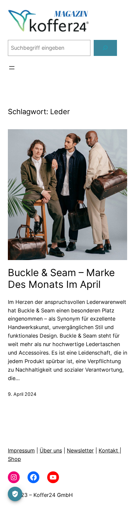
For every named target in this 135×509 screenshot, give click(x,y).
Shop (14, 459)
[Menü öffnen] (12, 68)
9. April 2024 (22, 394)
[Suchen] (105, 48)
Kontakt (109, 450)
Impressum (21, 450)
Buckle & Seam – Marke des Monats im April (61, 278)
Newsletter (80, 450)
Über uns (51, 450)
